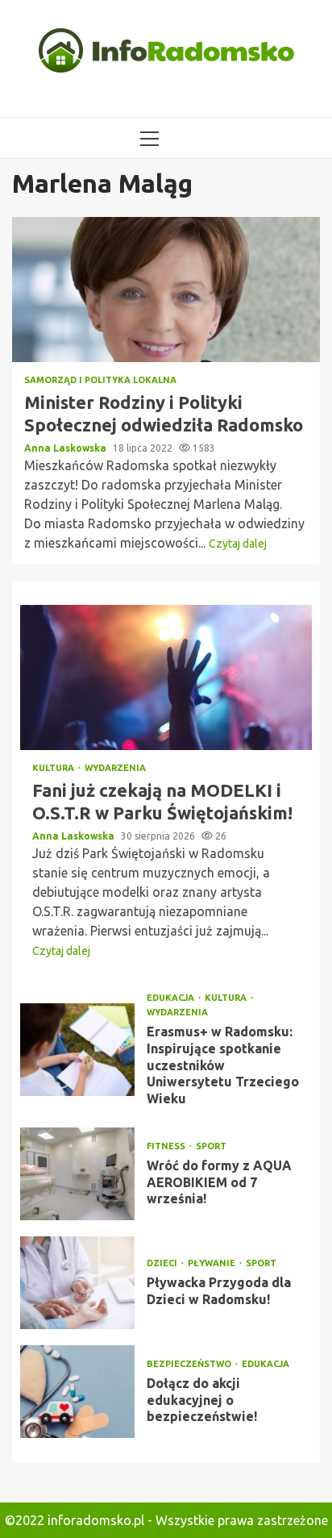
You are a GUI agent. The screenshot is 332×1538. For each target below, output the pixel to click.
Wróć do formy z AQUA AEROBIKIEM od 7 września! (77, 1173)
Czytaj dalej (238, 543)
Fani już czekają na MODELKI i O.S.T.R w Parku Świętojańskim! (166, 677)
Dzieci (163, 1263)
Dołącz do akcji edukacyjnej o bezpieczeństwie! (77, 1391)
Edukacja (172, 998)
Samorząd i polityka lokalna (100, 380)
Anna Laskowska (66, 448)
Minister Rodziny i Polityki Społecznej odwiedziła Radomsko (166, 289)
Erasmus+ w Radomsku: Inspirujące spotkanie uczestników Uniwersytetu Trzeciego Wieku (77, 1049)
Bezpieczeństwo (190, 1364)
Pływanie (213, 1263)
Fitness (167, 1146)
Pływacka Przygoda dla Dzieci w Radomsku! (77, 1282)
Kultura (54, 768)
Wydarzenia (115, 768)
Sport (211, 1146)
